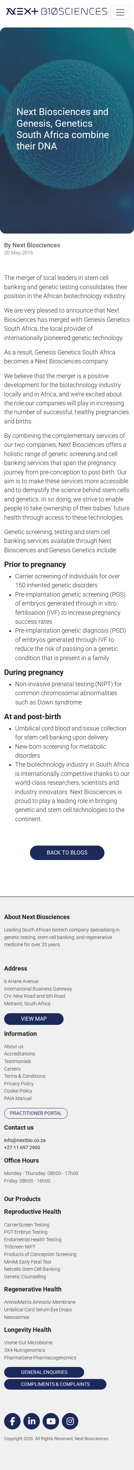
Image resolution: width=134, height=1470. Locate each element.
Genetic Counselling (25, 1277)
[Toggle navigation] (120, 12)
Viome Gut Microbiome (28, 1343)
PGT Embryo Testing (25, 1232)
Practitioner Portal (36, 1113)
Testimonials (17, 1061)
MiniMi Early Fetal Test (28, 1262)
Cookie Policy (18, 1091)
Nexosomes (16, 1317)
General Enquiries (44, 1372)
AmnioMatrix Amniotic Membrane (40, 1302)
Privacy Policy (19, 1084)
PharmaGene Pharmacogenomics (40, 1358)
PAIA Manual (18, 1098)
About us (13, 1047)
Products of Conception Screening (40, 1254)
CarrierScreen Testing (26, 1225)
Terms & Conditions (24, 1076)
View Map (34, 1019)
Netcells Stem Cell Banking (32, 1269)
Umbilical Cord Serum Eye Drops (38, 1310)
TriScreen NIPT (19, 1247)
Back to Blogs (67, 852)
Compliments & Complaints (55, 1384)
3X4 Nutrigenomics (24, 1350)
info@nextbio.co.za (25, 1140)
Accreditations (19, 1054)
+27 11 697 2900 (22, 1148)
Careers (12, 1069)
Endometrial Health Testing (33, 1240)
